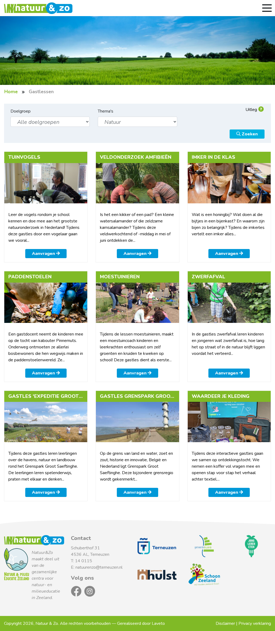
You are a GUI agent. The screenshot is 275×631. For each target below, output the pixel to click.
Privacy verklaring (254, 623)
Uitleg (251, 110)
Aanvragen (44, 254)
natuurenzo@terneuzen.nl (98, 567)
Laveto (158, 623)
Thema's (105, 111)
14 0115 (83, 561)
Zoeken (249, 134)
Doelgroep (20, 111)
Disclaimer (225, 623)
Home (11, 91)
